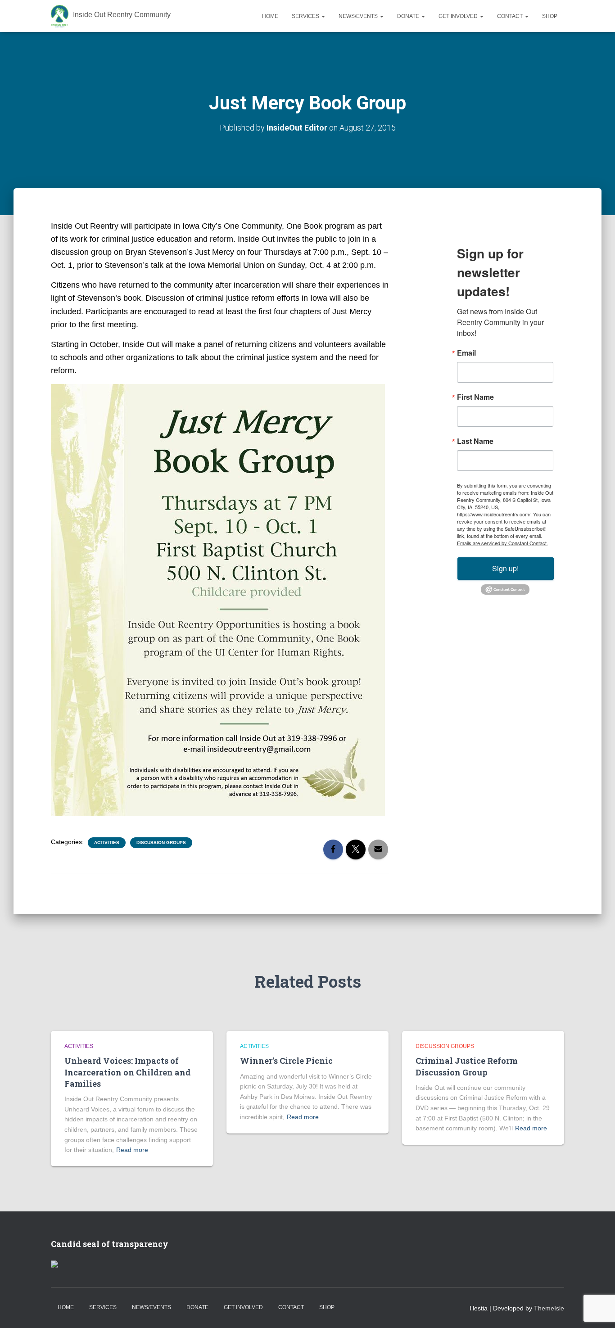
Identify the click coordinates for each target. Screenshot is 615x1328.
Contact (510, 16)
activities (106, 842)
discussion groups (161, 842)
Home (270, 16)
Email (466, 353)
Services (306, 16)
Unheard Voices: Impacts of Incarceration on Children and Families (127, 1072)
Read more (132, 1149)
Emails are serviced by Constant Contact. (502, 543)
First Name (475, 397)
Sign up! (505, 568)
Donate (409, 16)
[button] (323, 16)
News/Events (359, 16)
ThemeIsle (549, 1308)
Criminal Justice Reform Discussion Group (467, 1066)
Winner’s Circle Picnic (286, 1060)
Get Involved (459, 16)
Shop (549, 16)
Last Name (475, 441)
